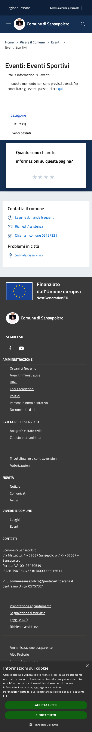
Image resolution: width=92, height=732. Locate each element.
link (5, 696)
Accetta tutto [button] (46, 705)
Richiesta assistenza (24, 626)
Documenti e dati (22, 409)
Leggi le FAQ (19, 619)
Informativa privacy (24, 661)
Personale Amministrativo (29, 402)
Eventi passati (20, 133)
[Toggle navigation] (8, 23)
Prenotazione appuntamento (30, 606)
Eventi (55, 42)
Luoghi (15, 519)
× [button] (87, 666)
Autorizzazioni (20, 465)
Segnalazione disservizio (27, 612)
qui (60, 88)
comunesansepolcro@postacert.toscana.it (41, 581)
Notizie (15, 486)
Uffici (13, 382)
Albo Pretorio (19, 654)
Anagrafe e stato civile (26, 430)
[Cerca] (83, 24)
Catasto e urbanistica (25, 437)
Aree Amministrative (25, 375)
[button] (46, 724)
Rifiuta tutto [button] (46, 715)
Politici (15, 395)
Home (9, 42)
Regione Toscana (18, 7)
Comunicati (18, 493)
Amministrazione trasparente (31, 647)
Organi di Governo (23, 368)
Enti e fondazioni (22, 388)
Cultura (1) (18, 123)
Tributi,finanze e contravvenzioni (34, 458)
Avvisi (14, 500)
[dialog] (46, 696)
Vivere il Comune (33, 42)
